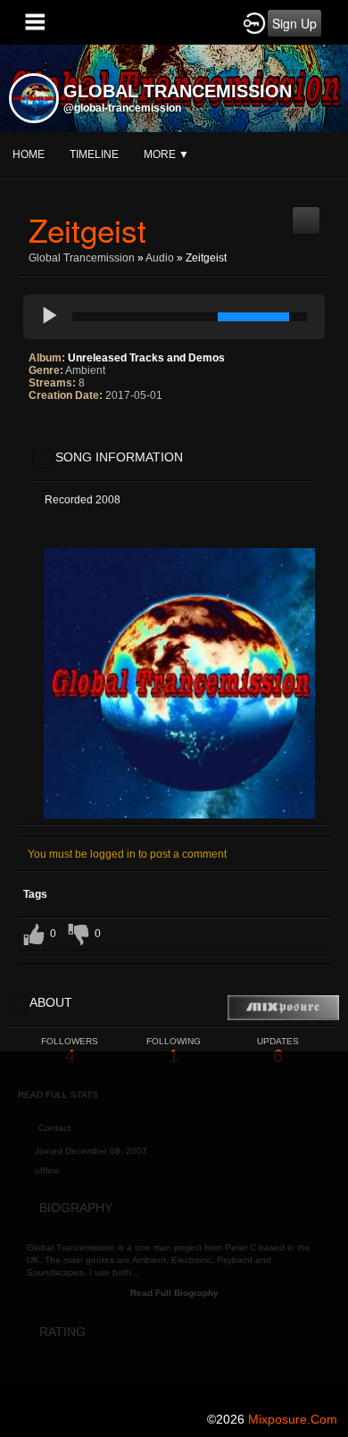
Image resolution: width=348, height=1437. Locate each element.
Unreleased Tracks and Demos (146, 358)
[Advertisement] (174, 1225)
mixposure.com (292, 1419)
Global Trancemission (82, 258)
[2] (43, 432)
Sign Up (294, 23)
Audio (159, 258)
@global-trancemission (122, 108)
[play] (50, 317)
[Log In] (254, 22)
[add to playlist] (306, 213)
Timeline (94, 154)
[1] (36, 432)
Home (28, 154)
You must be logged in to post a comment (127, 854)
